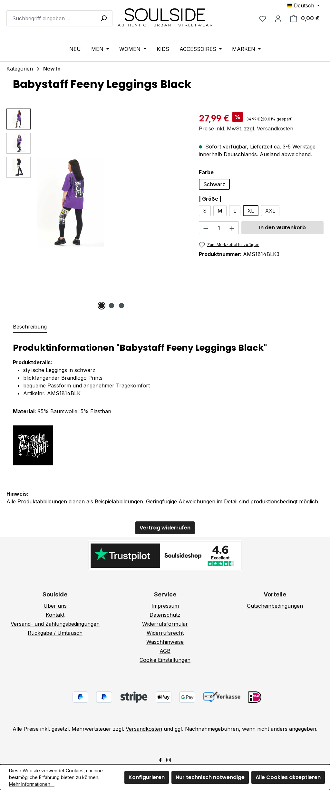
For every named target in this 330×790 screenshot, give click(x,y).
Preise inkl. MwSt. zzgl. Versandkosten (246, 128)
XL (251, 210)
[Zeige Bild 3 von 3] (121, 305)
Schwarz (214, 184)
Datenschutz (165, 615)
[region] (96, 209)
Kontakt (55, 615)
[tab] (30, 327)
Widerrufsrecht (165, 633)
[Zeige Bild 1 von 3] (101, 305)
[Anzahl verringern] (205, 227)
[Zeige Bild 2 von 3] (111, 305)
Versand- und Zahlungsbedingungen (55, 624)
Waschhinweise (165, 642)
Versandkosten (144, 729)
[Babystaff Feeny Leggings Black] (70, 202)
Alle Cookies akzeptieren (288, 777)
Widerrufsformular (165, 624)
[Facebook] (160, 759)
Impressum (165, 606)
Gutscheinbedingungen (275, 606)
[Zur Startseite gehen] (165, 17)
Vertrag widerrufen (165, 527)
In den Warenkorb (282, 227)
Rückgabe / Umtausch (55, 633)
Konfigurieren (147, 777)
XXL (270, 210)
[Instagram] (168, 759)
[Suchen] (103, 18)
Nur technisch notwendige (210, 777)
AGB (165, 651)
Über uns (55, 606)
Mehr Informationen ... (31, 784)
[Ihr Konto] (278, 18)
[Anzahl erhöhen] (232, 227)
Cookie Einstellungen (165, 660)
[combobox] (59, 18)
